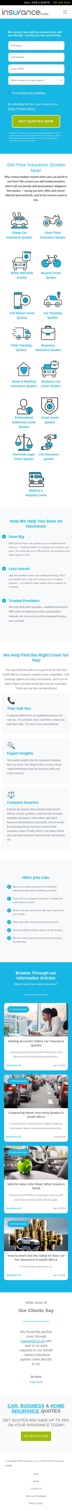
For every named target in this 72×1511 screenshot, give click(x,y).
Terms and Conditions (36, 1496)
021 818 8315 (61, 2)
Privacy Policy (27, 108)
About (36, 1481)
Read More (13, 1065)
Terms (12, 108)
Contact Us (36, 1488)
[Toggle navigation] (65, 12)
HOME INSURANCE (38, 1408)
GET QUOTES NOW (36, 121)
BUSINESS (32, 1405)
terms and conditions (33, 92)
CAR (13, 1405)
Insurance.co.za (33, 1341)
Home (36, 1474)
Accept (28, 92)
